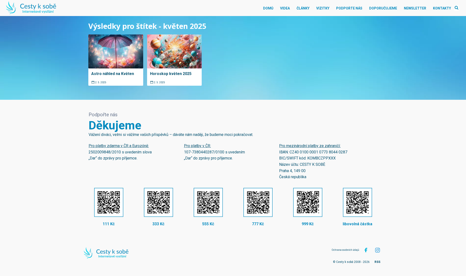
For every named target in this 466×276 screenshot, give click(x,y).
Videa (285, 8)
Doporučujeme (383, 8)
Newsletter (415, 8)
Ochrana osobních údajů (345, 250)
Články (303, 8)
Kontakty (442, 8)
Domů (268, 8)
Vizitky (322, 8)
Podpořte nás (349, 8)
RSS (377, 262)
